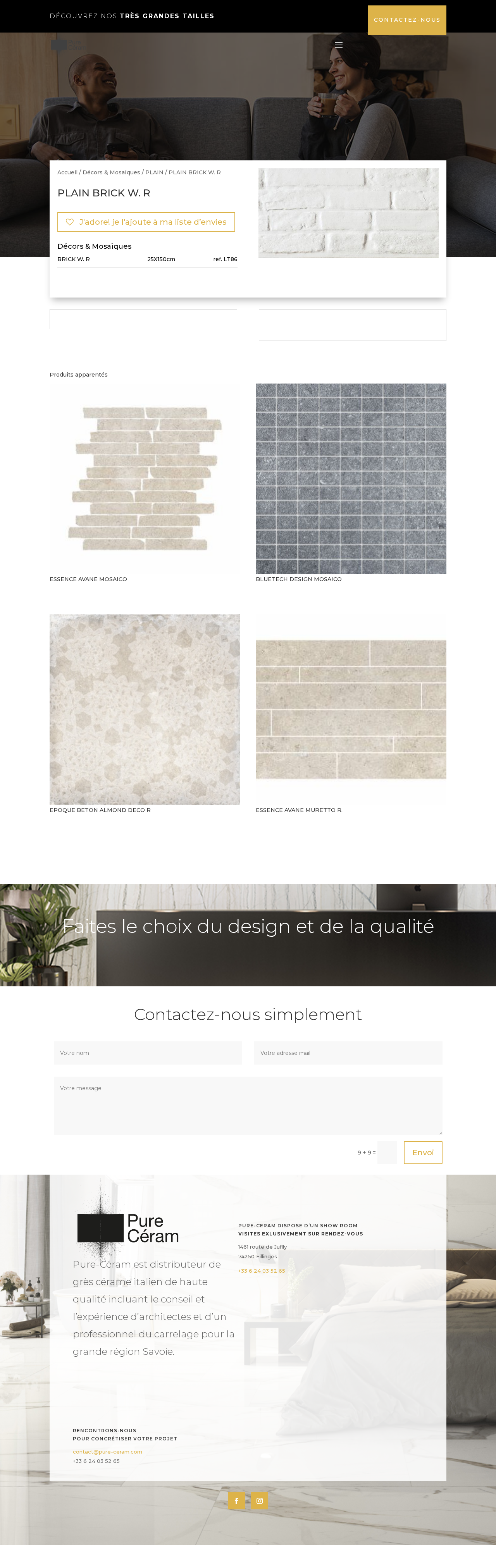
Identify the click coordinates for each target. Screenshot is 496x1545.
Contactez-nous (407, 19)
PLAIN (154, 172)
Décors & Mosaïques (111, 172)
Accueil (67, 172)
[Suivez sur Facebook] (236, 1500)
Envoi (423, 1152)
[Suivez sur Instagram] (259, 1500)
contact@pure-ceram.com (107, 1452)
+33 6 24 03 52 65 (261, 1271)
